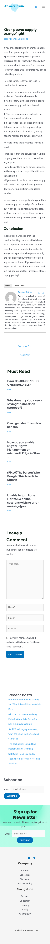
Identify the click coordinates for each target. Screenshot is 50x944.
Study (25, 909)
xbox (6, 38)
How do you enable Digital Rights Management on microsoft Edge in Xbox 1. (24, 450)
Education (25, 900)
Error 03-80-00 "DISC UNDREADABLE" (23, 382)
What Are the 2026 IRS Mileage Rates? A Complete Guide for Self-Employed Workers (23, 719)
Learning (25, 905)
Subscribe (12, 795)
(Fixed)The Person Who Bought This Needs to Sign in (23, 476)
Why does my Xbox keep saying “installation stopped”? (24, 404)
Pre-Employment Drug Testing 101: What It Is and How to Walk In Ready (24, 704)
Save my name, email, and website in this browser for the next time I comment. (24, 642)
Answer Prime (25, 292)
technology (25, 913)
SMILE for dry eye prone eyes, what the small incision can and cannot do (23, 734)
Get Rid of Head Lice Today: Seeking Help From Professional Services (24, 758)
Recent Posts (19, 286)
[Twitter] (43, 292)
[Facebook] (39, 292)
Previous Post (25, 346)
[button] (36, 7)
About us (25, 870)
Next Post (25, 354)
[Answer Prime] (10, 297)
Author (7, 286)
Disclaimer (25, 879)
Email (7, 789)
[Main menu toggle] (43, 7)
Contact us (25, 874)
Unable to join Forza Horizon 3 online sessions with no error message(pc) (23, 501)
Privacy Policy (25, 883)
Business (25, 896)
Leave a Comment (19, 38)
